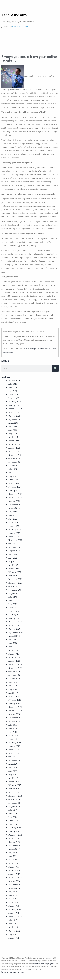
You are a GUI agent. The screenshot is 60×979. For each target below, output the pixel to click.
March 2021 (13, 611)
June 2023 (12, 515)
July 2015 (12, 852)
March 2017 (13, 781)
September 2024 (15, 462)
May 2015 (12, 859)
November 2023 (15, 497)
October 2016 (14, 799)
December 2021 (15, 579)
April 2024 (13, 479)
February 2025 (14, 444)
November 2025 (15, 412)
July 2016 (12, 810)
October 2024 (14, 458)
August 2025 (14, 422)
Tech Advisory (14, 15)
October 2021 (14, 586)
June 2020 (12, 643)
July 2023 (12, 511)
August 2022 (14, 550)
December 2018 (15, 706)
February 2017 (14, 785)
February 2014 (14, 909)
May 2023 (12, 518)
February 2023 (14, 529)
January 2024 (14, 490)
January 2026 (14, 405)
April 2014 (13, 902)
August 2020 (14, 635)
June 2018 (12, 728)
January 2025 (14, 447)
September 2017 (15, 760)
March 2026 (13, 398)
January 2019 (14, 703)
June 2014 (12, 895)
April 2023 (13, 522)
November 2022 (15, 540)
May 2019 (12, 689)
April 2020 (13, 650)
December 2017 (15, 749)
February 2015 (14, 870)
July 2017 (12, 767)
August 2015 (14, 849)
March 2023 (13, 525)
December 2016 (15, 792)
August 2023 (14, 508)
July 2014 (12, 891)
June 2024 (12, 472)
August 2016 (14, 806)
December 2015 (15, 834)
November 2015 (15, 838)
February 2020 (14, 657)
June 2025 (12, 430)
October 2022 (14, 543)
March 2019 (13, 696)
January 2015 (14, 873)
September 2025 (15, 419)
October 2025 (14, 415)
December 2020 (15, 621)
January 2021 (14, 618)
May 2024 (12, 476)
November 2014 (15, 877)
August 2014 (14, 888)
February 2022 (14, 572)
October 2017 (14, 756)
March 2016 (13, 824)
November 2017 (15, 753)
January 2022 (14, 575)
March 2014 (13, 905)
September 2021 (15, 589)
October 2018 (14, 714)
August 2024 (14, 465)
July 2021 (12, 596)
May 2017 (12, 774)
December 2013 (15, 916)
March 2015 (13, 866)
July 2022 (12, 554)
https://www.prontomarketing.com (12, 972)
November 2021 (15, 582)
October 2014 (14, 881)
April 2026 (13, 394)
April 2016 (13, 820)
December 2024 (15, 451)
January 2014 (14, 912)
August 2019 (14, 678)
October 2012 (14, 930)
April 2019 (13, 692)
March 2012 (13, 937)
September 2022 (15, 547)
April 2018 (13, 735)
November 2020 (15, 625)
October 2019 (14, 671)
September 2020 (15, 632)
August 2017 (14, 763)
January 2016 (14, 831)
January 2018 (14, 746)
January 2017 (14, 788)
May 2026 (12, 391)
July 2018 (12, 724)
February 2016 (14, 827)
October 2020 (14, 628)
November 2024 (15, 454)
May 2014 (12, 898)
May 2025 (12, 433)
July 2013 (12, 920)
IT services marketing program (43, 963)
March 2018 (13, 739)
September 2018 (15, 717)
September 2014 (15, 884)
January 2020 (14, 660)
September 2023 (15, 504)
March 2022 (13, 568)
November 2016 (15, 795)
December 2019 (15, 664)
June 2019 (12, 685)
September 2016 (15, 802)
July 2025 (12, 426)
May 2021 (12, 604)
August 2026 (14, 380)
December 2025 (15, 408)
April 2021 (13, 607)
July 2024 (12, 469)
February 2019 (14, 699)
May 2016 (12, 817)
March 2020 (13, 653)
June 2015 (12, 856)
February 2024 (14, 486)
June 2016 (12, 813)
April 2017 (13, 778)
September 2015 (15, 845)
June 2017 (12, 770)
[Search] (55, 368)
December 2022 (15, 536)
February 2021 (14, 614)
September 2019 (15, 675)
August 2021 (14, 593)
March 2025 (13, 440)
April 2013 (13, 927)
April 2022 (13, 564)
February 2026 (14, 401)
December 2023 (15, 493)
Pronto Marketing (20, 26)
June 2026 (12, 387)
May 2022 (12, 561)
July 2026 (12, 383)
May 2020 (12, 646)
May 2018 (12, 731)
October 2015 (14, 841)
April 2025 (13, 437)
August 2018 (14, 721)
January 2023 (14, 533)
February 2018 (14, 742)
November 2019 (15, 667)
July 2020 (12, 639)
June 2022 (12, 557)
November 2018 (15, 710)
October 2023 (14, 501)
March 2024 (13, 483)
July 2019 (12, 682)
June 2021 (12, 600)
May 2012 (12, 934)
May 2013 (12, 923)
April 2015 (13, 863)
